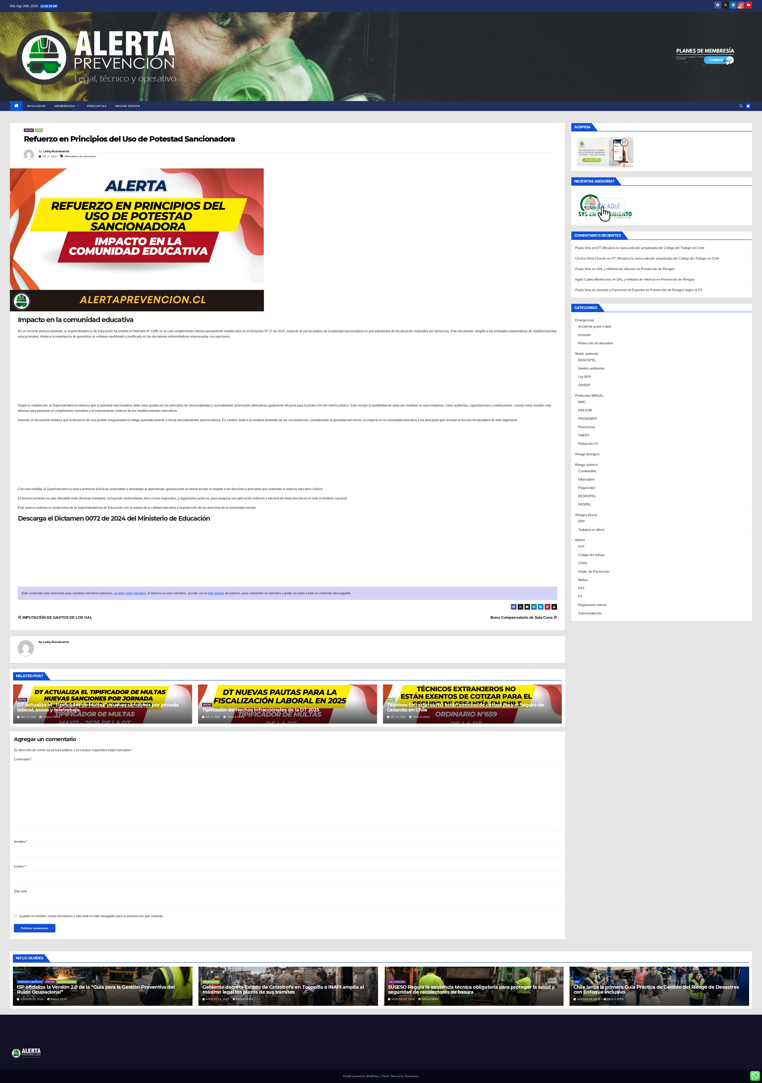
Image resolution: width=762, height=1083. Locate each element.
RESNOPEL (587, 496)
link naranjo (216, 593)
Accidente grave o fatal (594, 326)
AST (581, 546)
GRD (577, 982)
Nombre (20, 841)
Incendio (584, 335)
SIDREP (584, 385)
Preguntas (97, 106)
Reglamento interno (592, 605)
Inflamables (586, 479)
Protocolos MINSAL (589, 395)
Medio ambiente (586, 353)
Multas (29, 130)
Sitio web (20, 891)
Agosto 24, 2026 (218, 999)
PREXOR (585, 410)
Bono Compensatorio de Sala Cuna (522, 617)
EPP (581, 521)
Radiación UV (588, 443)
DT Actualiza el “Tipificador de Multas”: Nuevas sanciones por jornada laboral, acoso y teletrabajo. (98, 707)
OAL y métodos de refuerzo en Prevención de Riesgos (636, 269)
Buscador (36, 106)
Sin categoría (397, 982)
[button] (741, 106)
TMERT (584, 435)
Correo (20, 866)
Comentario (23, 759)
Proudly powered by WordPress (361, 1076)
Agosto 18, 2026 (589, 999)
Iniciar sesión (127, 106)
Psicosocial (586, 427)
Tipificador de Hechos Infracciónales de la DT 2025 (260, 710)
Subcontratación (590, 613)
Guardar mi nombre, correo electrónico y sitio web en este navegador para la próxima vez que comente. (91, 916)
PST (581, 588)
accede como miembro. (130, 593)
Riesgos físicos (586, 515)
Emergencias (584, 320)
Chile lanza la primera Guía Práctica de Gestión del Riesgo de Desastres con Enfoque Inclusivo (656, 989)
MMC (582, 402)
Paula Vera (51, 717)
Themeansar (411, 1076)
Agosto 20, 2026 (404, 999)
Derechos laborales (30, 982)
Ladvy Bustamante (56, 151)
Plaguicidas (586, 487)
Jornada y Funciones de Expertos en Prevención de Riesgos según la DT (650, 290)
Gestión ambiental (591, 368)
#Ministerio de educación (80, 156)
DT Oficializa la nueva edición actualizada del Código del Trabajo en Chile (650, 248)
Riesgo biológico (587, 454)
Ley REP (584, 376)
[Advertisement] (287, 371)
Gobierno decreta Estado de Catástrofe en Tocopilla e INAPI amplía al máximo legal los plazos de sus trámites (283, 989)
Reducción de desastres (595, 343)
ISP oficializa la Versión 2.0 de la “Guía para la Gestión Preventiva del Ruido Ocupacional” (96, 989)
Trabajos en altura (591, 529)
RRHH (39, 130)
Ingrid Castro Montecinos (593, 279)
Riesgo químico (586, 464)
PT (580, 596)
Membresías (65, 106)
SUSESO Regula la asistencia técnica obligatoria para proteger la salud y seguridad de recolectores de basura (471, 989)
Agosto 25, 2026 (32, 999)
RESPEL (584, 504)
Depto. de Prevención (594, 571)
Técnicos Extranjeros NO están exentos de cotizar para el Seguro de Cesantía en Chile (465, 707)
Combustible (587, 471)
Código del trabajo (591, 555)
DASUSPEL (587, 360)
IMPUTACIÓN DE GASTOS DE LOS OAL (57, 617)
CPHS (583, 563)
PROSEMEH (587, 418)
